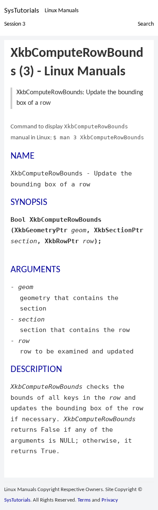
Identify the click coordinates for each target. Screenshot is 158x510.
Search (146, 24)
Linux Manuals (61, 11)
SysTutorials (21, 10)
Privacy (110, 500)
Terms (84, 500)
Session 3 (14, 24)
